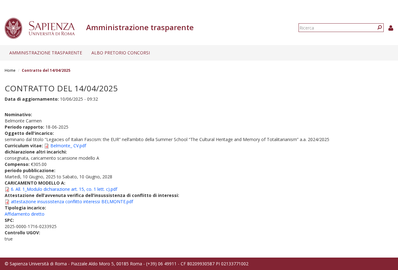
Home (10, 70)
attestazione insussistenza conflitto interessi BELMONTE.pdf (72, 201)
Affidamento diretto (24, 214)
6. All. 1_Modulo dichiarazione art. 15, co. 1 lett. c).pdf (64, 189)
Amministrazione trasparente (45, 53)
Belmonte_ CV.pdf (68, 146)
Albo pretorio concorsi (120, 53)
